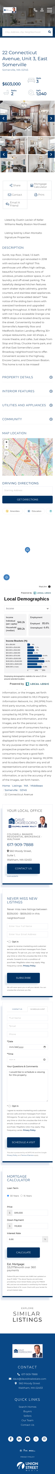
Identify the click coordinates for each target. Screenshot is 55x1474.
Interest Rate (14, 1233)
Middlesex (37, 785)
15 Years (28, 1195)
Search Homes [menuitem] (27, 1407)
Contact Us (23, 868)
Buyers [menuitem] (27, 1411)
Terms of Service (27, 1155)
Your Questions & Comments (22, 1066)
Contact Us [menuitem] (27, 1425)
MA (26, 785)
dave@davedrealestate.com (29, 1379)
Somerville (11, 790)
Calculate (23, 1252)
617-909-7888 (35, 10)
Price (9, 1206)
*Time (10, 1054)
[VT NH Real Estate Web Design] (27, 1466)
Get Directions (27, 499)
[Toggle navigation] (49, 10)
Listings (17, 785)
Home (6, 785)
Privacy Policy (29, 966)
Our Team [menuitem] (27, 1420)
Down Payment (15, 1220)
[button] (49, 32)
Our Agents (12, 876)
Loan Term (12, 1188)
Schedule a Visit (37, 1009)
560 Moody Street (30, 1385)
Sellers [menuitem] (27, 1416)
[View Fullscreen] (6, 453)
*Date (10, 1041)
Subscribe (23, 977)
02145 (23, 790)
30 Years (14, 1195)
